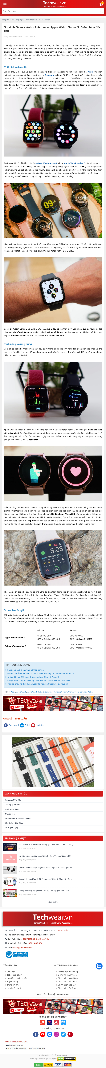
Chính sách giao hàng (68, 978)
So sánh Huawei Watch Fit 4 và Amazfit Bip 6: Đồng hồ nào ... (45, 879)
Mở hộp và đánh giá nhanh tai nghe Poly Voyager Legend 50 (44, 856)
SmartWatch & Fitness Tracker (18, 818)
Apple (90, 72)
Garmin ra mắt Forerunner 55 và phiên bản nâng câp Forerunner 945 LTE (40, 673)
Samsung (49, 75)
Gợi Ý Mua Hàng (11, 809)
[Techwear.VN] (55, 3)
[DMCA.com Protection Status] (66, 1059)
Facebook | (13, 725)
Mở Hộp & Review (12, 805)
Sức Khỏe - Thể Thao (14, 823)
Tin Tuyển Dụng (11, 828)
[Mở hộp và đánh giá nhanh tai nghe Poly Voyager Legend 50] (10, 858)
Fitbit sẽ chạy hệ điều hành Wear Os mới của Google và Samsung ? (37, 684)
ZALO (49, 1034)
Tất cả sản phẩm (14, 975)
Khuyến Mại (10, 814)
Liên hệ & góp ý (14, 988)
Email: (19, 947)
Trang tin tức (13, 985)
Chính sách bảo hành (67, 981)
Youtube (39, 725)
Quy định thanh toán (67, 975)
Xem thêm (53, 902)
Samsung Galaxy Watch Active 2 (66, 692)
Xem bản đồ (61, 930)
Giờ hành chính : (28, 939)
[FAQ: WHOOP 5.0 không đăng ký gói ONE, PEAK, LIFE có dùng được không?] (10, 847)
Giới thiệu (11, 971)
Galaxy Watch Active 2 (46, 163)
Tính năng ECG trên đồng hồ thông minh (25, 670)
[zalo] (99, 970)
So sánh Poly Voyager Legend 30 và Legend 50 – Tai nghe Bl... (45, 867)
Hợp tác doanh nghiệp (17, 978)
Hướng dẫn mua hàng (68, 971)
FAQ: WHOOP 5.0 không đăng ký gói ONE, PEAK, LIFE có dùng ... (46, 844)
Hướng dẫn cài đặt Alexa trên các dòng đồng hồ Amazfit (32, 677)
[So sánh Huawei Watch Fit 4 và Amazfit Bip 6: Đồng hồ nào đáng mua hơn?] (10, 881)
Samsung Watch (86, 692)
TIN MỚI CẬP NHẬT (15, 838)
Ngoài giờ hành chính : (24, 943)
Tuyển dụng (12, 981)
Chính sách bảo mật (67, 985)
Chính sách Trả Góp (67, 988)
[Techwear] (53, 762)
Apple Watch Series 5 (74, 163)
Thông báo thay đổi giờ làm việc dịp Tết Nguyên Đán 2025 (43, 891)
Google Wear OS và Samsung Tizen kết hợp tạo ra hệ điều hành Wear (38, 680)
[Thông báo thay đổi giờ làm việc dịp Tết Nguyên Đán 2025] (10, 893)
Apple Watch (21, 692)
